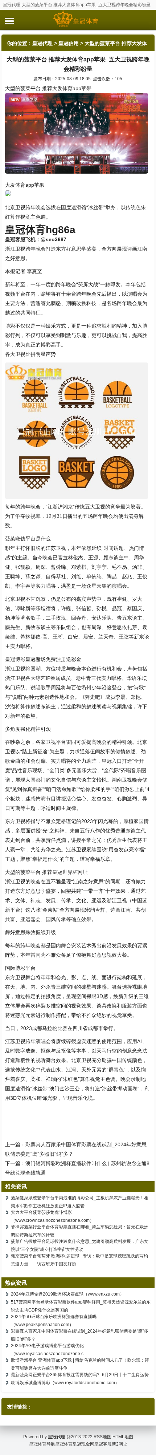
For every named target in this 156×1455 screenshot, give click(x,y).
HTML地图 (122, 1436)
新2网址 (119, 1444)
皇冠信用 (68, 43)
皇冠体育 (64, 1444)
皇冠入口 (112, 761)
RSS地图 (102, 1436)
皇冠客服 (103, 1444)
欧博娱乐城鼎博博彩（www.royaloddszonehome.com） (65, 1382)
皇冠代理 (42, 43)
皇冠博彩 (15, 659)
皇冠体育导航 (42, 1444)
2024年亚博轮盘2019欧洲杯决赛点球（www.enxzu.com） (67, 1294)
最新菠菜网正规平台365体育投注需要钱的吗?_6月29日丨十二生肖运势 (80, 1374)
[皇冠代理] (78, 20)
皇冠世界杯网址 (70, 872)
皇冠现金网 (83, 1444)
